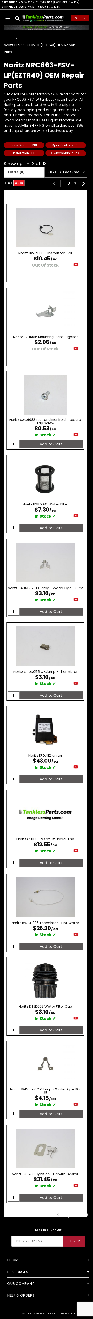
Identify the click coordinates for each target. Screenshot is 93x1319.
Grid (18, 183)
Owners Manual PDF (65, 153)
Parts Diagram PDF (24, 145)
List (8, 183)
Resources (17, 1271)
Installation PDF (24, 153)
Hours (13, 1260)
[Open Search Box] (18, 18)
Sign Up (74, 1241)
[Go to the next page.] (83, 183)
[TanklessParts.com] (43, 18)
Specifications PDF (65, 145)
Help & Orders (20, 1295)
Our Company (20, 1283)
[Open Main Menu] (8, 18)
